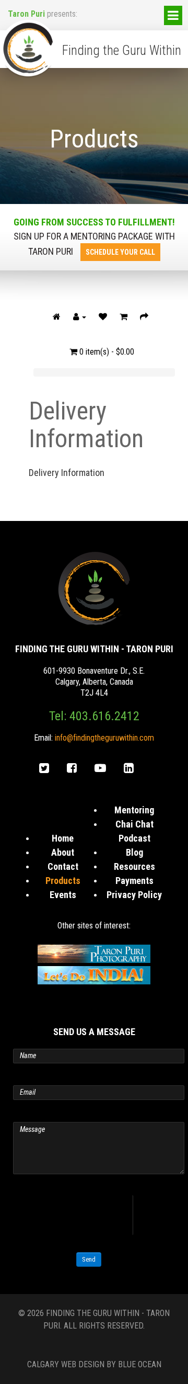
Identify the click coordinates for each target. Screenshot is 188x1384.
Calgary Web (51, 1364)
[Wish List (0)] (103, 317)
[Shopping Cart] (123, 317)
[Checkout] (144, 317)
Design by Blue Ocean (119, 1364)
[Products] (57, 317)
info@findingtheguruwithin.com (104, 738)
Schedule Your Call (120, 252)
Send (89, 1259)
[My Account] (79, 317)
